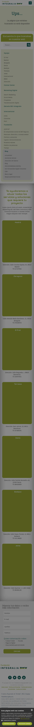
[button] (17, 720)
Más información (25, 718)
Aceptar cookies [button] (9, 723)
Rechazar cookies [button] (24, 723)
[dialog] (17, 717)
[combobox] (32, 710)
